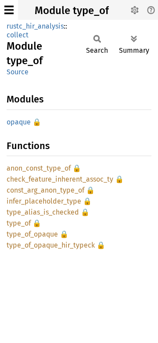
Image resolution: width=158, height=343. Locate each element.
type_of (19, 223)
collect (18, 35)
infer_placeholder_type (44, 201)
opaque (19, 122)
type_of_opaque (32, 234)
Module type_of (72, 10)
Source (18, 72)
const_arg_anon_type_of (45, 190)
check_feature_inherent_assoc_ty (60, 179)
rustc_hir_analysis (35, 26)
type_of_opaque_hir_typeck (51, 245)
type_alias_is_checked (43, 212)
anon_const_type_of (39, 168)
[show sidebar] (9, 10)
